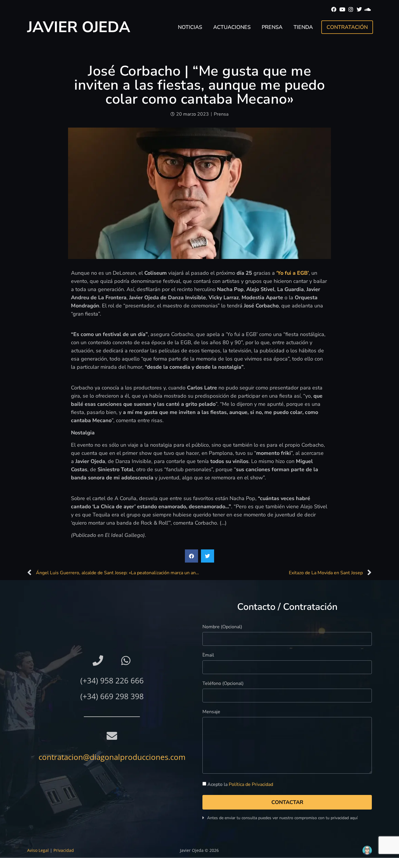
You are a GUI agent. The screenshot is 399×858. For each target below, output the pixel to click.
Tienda (303, 27)
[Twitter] (359, 9)
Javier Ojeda (78, 27)
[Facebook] (334, 9)
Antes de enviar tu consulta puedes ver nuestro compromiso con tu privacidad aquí (282, 818)
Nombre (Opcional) (222, 627)
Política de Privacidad (251, 784)
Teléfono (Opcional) (223, 684)
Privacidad (63, 850)
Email (208, 655)
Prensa (272, 27)
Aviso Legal (38, 850)
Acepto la (240, 784)
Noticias (190, 27)
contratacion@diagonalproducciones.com (112, 757)
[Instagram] (351, 9)
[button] (191, 556)
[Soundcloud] (367, 9)
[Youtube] (342, 9)
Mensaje (211, 712)
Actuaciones (232, 27)
